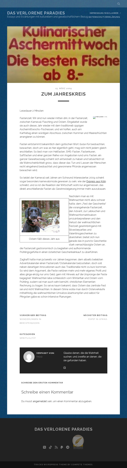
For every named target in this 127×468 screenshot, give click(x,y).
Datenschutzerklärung (104, 17)
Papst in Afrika (97, 319)
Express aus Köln (96, 181)
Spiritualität (28, 338)
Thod (39, 357)
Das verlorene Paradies (36, 13)
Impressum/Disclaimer (104, 13)
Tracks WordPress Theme (50, 464)
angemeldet (40, 401)
